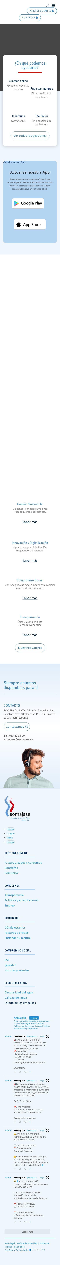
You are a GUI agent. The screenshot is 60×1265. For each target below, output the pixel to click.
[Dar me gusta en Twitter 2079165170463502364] (26, 1169)
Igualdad (10, 965)
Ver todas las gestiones (30, 136)
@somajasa (32, 1036)
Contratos (11, 868)
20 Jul (42, 1130)
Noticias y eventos (17, 970)
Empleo (10, 905)
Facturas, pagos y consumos (23, 863)
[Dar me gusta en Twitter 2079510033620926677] (26, 1072)
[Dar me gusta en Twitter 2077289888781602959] (26, 1222)
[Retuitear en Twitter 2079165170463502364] (20, 1169)
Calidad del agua (16, 998)
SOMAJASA (19, 1036)
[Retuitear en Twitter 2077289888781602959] (20, 1222)
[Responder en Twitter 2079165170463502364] (15, 1169)
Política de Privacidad (27, 1243)
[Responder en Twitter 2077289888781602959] (15, 1222)
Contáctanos (15, 727)
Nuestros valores (30, 648)
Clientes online (18, 81)
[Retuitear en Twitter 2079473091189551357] (20, 1122)
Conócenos (17, 436)
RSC (7, 960)
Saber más (29, 522)
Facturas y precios (17, 933)
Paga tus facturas (41, 89)
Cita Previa (42, 116)
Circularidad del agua (19, 992)
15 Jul (42, 1177)
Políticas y (11, 900)
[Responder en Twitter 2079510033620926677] (15, 1072)
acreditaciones (29, 900)
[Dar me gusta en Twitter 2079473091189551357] (26, 1122)
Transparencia (14, 895)
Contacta (28, 17)
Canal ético (19, 1246)
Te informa (18, 116)
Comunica (11, 873)
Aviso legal (10, 1243)
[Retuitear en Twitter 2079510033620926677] (20, 1072)
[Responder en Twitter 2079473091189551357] (15, 1122)
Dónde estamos (15, 927)
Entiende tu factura (18, 938)
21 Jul (42, 1036)
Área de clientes (40, 10)
